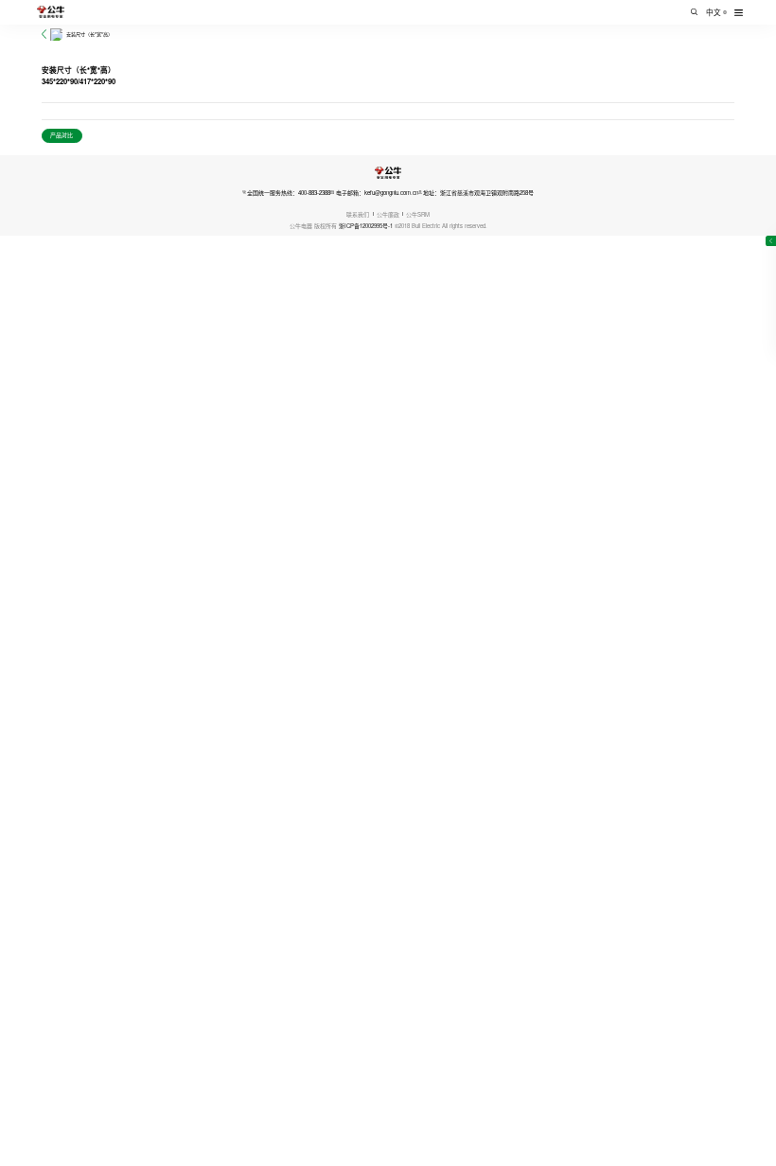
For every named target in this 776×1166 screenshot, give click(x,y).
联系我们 (357, 214)
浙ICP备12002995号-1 (366, 225)
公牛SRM (418, 214)
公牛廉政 (388, 214)
